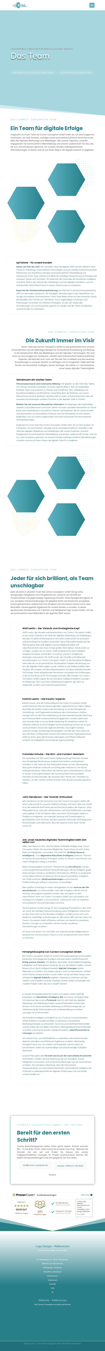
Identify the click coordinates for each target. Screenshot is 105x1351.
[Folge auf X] (77, 1347)
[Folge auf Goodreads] (92, 1347)
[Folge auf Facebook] (72, 1347)
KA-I (78, 365)
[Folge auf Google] (87, 1347)
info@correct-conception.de (35, 1165)
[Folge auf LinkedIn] (82, 1347)
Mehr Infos (85, 1195)
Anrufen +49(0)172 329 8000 (70, 1166)
